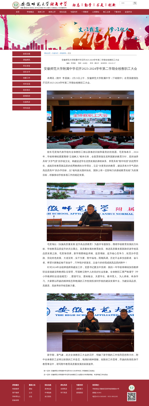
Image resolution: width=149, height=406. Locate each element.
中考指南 (48, 393)
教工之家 (106, 12)
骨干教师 (15, 393)
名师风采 (64, 389)
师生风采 (64, 385)
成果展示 (79, 389)
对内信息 (26, 108)
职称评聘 (15, 400)
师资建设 (15, 385)
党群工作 (41, 12)
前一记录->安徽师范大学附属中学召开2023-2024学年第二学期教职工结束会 (69, 371)
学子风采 (64, 393)
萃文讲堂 (26, 66)
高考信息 (48, 389)
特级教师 (15, 389)
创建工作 (26, 78)
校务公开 (52, 12)
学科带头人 (16, 396)
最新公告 (32, 385)
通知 (30, 389)
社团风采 (26, 102)
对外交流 (26, 84)
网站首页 (47, 53)
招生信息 (63, 12)
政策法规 (26, 54)
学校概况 (30, 12)
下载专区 (117, 12)
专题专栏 (73, 12)
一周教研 (84, 12)
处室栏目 (128, 12)
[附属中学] (39, 5)
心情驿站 (95, 12)
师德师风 (26, 60)
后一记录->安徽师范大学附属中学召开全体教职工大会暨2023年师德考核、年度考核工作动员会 (76, 374)
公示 (30, 393)
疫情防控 (26, 96)
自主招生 (48, 396)
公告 (30, 396)
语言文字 (26, 72)
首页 (17, 12)
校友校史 (26, 90)
